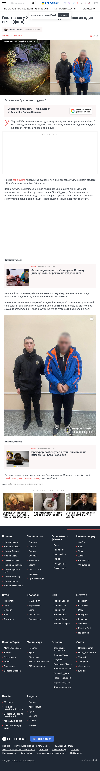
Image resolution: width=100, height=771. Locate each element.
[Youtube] (78, 3)
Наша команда (9, 753)
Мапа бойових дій (12, 648)
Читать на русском (12, 36)
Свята (80, 642)
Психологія (34, 615)
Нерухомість (60, 554)
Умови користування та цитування (18, 749)
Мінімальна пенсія (13, 721)
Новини (7, 536)
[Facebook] (65, 3)
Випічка (32, 702)
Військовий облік (37, 666)
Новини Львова (11, 560)
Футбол (81, 542)
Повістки (33, 648)
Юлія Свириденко (62, 687)
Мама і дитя (34, 601)
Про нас (6, 746)
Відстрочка (34, 657)
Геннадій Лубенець (16, 29)
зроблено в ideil (89, 760)
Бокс (80, 547)
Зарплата (33, 542)
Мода (80, 610)
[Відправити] (33, 3)
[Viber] (69, 3)
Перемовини (10, 657)
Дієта (31, 610)
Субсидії (33, 556)
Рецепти (32, 696)
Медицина (34, 560)
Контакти (75, 749)
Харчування (34, 605)
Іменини (82, 671)
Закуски (32, 725)
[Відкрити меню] (4, 3)
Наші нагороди (59, 749)
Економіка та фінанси (60, 538)
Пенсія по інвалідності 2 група (13, 708)
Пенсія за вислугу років (12, 726)
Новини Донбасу (12, 576)
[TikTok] (89, 3)
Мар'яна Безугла (62, 682)
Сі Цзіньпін (59, 660)
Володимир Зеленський (59, 649)
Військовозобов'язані (39, 662)
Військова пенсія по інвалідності (13, 715)
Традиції (82, 657)
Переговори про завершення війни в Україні (26, 9)
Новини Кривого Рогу (12, 570)
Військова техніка (12, 671)
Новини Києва (11, 542)
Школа (32, 565)
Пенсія (6, 696)
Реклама (43, 749)
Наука (6, 595)
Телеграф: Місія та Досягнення (51, 753)
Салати (32, 720)
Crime (33, 266)
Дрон (6, 615)
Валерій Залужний (62, 669)
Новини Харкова (12, 547)
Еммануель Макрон (63, 664)
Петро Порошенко (62, 678)
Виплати (33, 551)
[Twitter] (81, 3)
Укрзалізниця (60, 568)
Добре (64, 15)
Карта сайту (26, 753)
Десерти (33, 716)
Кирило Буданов (61, 673)
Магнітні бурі (84, 628)
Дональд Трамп (61, 655)
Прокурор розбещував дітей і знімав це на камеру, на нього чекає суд (58, 453)
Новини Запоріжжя (13, 565)
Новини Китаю (60, 619)
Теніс (80, 551)
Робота (32, 547)
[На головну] (50, 3)
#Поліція (21, 484)
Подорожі (83, 615)
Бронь (32, 653)
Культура (82, 619)
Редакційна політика (63, 746)
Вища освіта (35, 569)
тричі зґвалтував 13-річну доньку (22, 478)
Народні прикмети (87, 653)
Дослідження (35, 619)
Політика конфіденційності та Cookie (32, 746)
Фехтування (84, 565)
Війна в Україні (11, 642)
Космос (7, 605)
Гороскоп (82, 601)
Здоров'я (33, 595)
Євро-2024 (83, 560)
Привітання (83, 633)
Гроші (56, 545)
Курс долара (59, 563)
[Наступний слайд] (97, 9)
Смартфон (9, 619)
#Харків (12, 484)
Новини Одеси (11, 556)
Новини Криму (11, 581)
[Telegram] (73, 3)
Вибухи (7, 653)
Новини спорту (86, 536)
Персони (57, 642)
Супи (31, 711)
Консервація (35, 707)
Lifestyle (81, 595)
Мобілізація (34, 642)
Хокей (81, 556)
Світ (54, 595)
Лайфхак (82, 624)
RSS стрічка (76, 753)
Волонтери (9, 666)
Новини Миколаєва (13, 586)
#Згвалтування (35, 484)
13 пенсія (8, 702)
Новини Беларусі (62, 624)
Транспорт (59, 550)
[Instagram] (85, 3)
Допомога (33, 574)
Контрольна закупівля (65, 9)
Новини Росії (60, 610)
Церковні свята (85, 648)
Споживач (83, 605)
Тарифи (57, 559)
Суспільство (35, 536)
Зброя (7, 662)
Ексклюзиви (89, 9)
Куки (52, 15)
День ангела (84, 666)
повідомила (19, 180)
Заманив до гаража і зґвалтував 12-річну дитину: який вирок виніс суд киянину (57, 271)
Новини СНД (60, 615)
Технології (9, 601)
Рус (96, 3)
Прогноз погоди (36, 578)
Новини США (60, 605)
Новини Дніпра (11, 551)
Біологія (8, 610)
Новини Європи (61, 601)
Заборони (83, 662)
